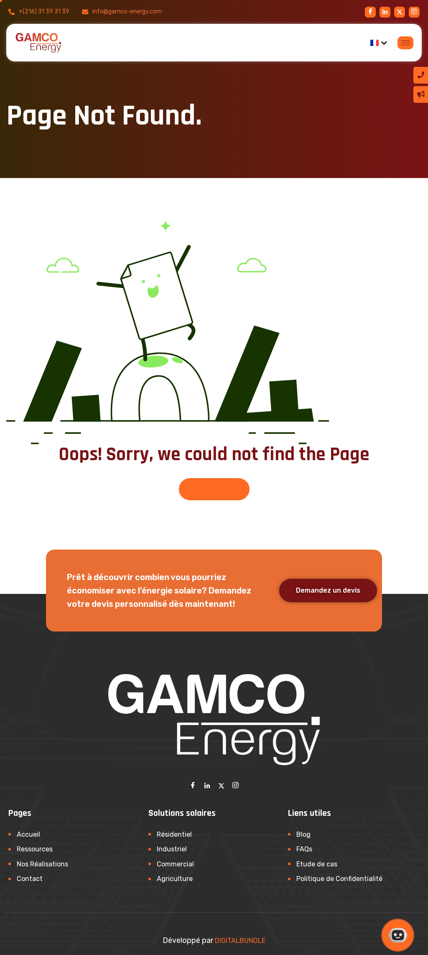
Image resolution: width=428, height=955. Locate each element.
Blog (303, 834)
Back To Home (214, 489)
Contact (30, 879)
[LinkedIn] (207, 785)
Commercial (175, 864)
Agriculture (175, 879)
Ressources (35, 849)
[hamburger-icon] (405, 42)
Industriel (172, 849)
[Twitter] (221, 785)
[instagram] (399, 12)
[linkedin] (385, 12)
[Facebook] (370, 12)
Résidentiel (174, 834)
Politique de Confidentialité (339, 879)
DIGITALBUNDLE (240, 941)
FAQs (304, 849)
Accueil (28, 834)
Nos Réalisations (42, 864)
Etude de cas (316, 864)
